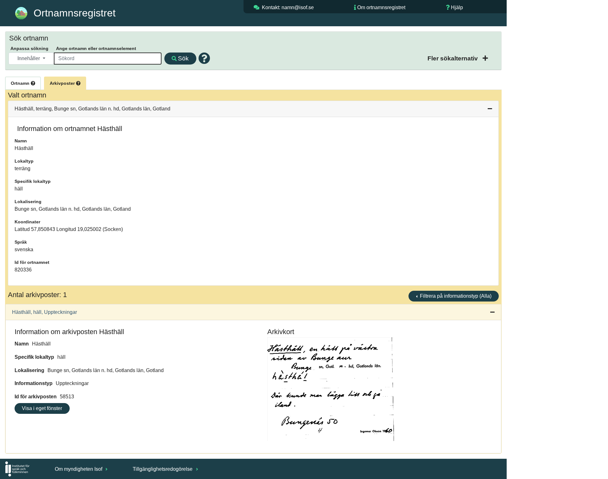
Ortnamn (21, 83)
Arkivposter (63, 83)
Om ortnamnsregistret (381, 7)
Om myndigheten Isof (79, 469)
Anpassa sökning (29, 48)
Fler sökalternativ (453, 58)
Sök (183, 58)
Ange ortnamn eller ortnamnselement (96, 48)
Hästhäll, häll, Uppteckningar (44, 312)
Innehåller (29, 58)
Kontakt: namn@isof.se (288, 7)
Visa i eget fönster (42, 408)
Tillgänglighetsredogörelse (163, 469)
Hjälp (457, 7)
